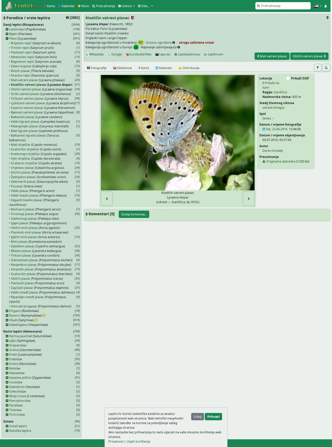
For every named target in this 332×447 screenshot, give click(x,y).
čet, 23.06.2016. (276, 129)
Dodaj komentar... (134, 214)
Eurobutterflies (140, 54)
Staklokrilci (17, 387)
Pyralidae (16, 405)
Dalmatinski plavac (24, 260)
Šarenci (14, 315)
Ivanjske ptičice (20, 377)
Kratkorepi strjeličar (25, 154)
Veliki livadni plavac (25, 195)
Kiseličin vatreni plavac (28, 85)
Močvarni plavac (23, 209)
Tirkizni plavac (21, 255)
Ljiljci (12, 341)
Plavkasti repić (21, 52)
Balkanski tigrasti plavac (28, 135)
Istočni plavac (21, 172)
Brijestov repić (21, 43)
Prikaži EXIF (300, 78)
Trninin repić (20, 48)
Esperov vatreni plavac (27, 108)
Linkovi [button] (127, 6)
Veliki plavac (20, 191)
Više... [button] (145, 6)
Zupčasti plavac (22, 288)
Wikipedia (96, 54)
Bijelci (13, 34)
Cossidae (15, 382)
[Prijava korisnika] (325, 6)
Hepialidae (17, 373)
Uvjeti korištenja (138, 441)
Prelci (13, 354)
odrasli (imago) (273, 107)
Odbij (198, 416)
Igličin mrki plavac (24, 237)
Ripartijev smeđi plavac (27, 297)
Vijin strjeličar (21, 158)
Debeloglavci (18, 325)
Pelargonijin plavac (24, 126)
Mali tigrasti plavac (24, 131)
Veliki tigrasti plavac (25, 121)
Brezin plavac (20, 71)
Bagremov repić (22, 61)
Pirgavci (15, 311)
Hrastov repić (21, 75)
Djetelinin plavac (23, 246)
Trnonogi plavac (22, 214)
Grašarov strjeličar (24, 163)
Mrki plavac (19, 241)
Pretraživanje (105, 6)
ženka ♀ (268, 118)
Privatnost (115, 441)
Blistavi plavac (21, 251)
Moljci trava (17, 396)
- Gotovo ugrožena (155, 42)
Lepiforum (215, 54)
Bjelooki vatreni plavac (27, 112)
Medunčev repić (22, 57)
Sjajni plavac (20, 223)
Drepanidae (17, 345)
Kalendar (68, 6)
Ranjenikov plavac (24, 265)
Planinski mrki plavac (26, 232)
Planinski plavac (22, 283)
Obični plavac (20, 278)
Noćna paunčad (20, 336)
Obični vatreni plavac (26, 89)
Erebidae (15, 359)
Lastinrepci (17, 29)
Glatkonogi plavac (24, 218)
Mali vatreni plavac (24, 80)
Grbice (14, 350)
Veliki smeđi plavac (24, 292)
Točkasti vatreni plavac (27, 98)
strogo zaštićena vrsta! (196, 42)
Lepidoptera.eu (188, 54)
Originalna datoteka (280, 161)
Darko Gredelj (272, 150)
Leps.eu (164, 54)
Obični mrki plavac (24, 228)
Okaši (13, 320)
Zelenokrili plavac (23, 181)
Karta (50, 6)
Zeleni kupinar (21, 66)
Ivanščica (280, 92)
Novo (85, 6)
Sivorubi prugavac (24, 306)
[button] (317, 6)
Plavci (13, 38)
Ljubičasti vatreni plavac (28, 103)
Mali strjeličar (21, 145)
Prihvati (213, 416)
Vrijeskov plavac (22, 168)
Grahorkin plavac (23, 274)
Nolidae (14, 368)
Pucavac (17, 186)
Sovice (13, 364)
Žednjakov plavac (23, 177)
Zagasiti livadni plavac (26, 200)
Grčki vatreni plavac (25, 94)
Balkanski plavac (23, 117)
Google (116, 54)
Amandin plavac (22, 269)
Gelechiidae (17, 391)
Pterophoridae (20, 401)
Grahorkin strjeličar (25, 149)
